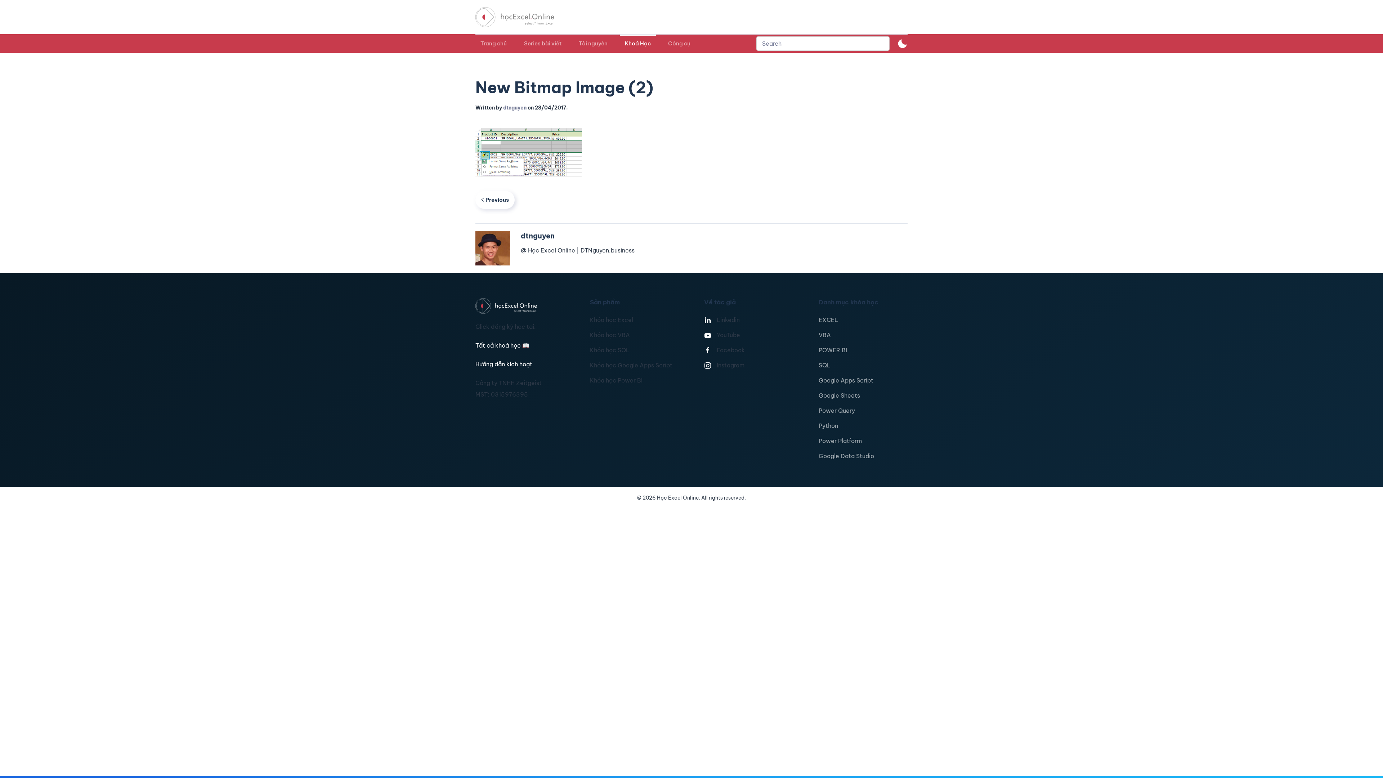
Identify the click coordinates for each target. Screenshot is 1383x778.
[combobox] (823, 43)
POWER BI (833, 350)
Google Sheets (839, 395)
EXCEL (828, 319)
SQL (825, 365)
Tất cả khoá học (502, 345)
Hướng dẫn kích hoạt (503, 364)
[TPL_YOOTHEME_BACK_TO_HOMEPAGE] (521, 17)
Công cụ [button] (679, 43)
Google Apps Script (846, 380)
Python (828, 425)
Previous (497, 199)
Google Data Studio (846, 456)
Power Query (837, 410)
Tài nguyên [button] (593, 43)
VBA (825, 335)
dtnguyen (515, 107)
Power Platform (840, 440)
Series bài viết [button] (542, 43)
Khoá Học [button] (638, 43)
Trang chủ (493, 43)
